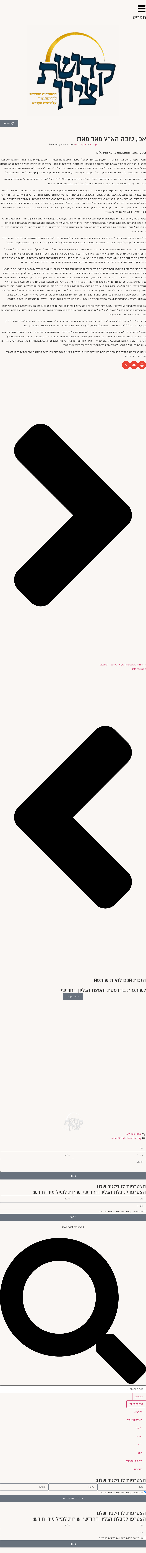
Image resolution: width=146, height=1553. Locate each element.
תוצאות (139, 1396)
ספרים (139, 1436)
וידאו (139, 1453)
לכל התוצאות (136, 1404)
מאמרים (138, 1469)
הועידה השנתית (134, 1420)
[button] (142, 365)
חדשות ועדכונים (134, 1461)
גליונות (139, 1428)
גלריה (139, 1444)
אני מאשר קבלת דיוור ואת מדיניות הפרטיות (121, 1211)
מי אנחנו (138, 1412)
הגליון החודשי (81, 144)
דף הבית (93, 144)
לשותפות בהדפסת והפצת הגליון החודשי (103, 990)
